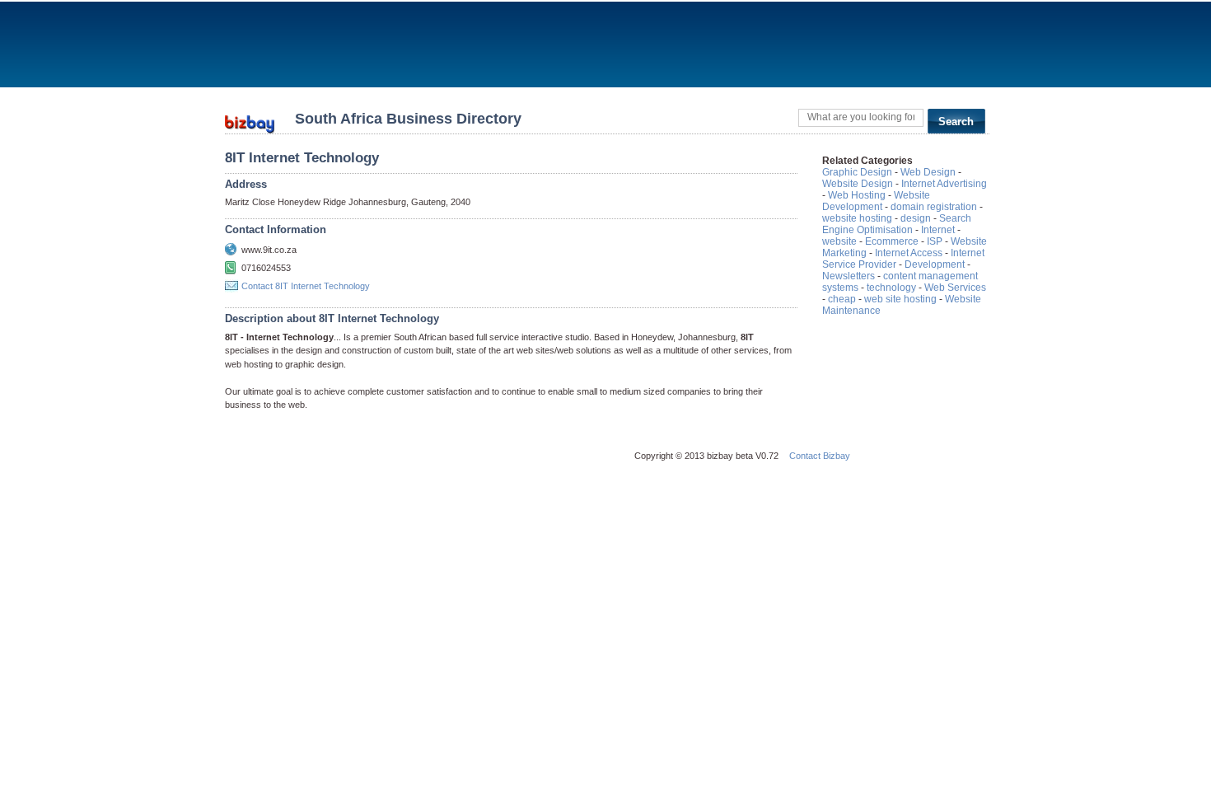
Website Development (876, 201)
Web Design (928, 172)
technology (891, 287)
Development (935, 264)
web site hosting (900, 299)
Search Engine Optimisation (896, 224)
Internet (938, 230)
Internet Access (908, 253)
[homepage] (249, 119)
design (915, 218)
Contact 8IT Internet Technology (305, 286)
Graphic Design (857, 172)
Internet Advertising (944, 184)
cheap (842, 299)
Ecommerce (892, 241)
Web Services (955, 287)
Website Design (857, 184)
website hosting (857, 218)
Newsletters (848, 276)
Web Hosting (857, 195)
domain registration (934, 207)
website (839, 241)
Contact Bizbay (819, 456)
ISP (934, 241)
